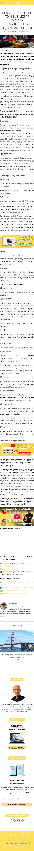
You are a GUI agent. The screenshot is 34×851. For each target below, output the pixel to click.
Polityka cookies (24, 845)
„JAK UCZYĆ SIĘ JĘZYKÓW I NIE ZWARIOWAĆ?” (17, 588)
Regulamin (17, 847)
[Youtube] (19, 821)
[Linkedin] (15, 834)
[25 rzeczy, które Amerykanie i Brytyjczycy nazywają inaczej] (17, 641)
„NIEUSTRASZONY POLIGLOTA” (15, 593)
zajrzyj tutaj (8, 233)
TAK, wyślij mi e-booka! (17, 804)
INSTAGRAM (6, 566)
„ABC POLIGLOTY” (23, 591)
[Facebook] (11, 821)
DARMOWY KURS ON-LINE (10, 591)
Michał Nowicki (12, 31)
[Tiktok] (27, 834)
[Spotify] (22, 821)
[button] (1, 646)
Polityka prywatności (11, 845)
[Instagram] (15, 821)
